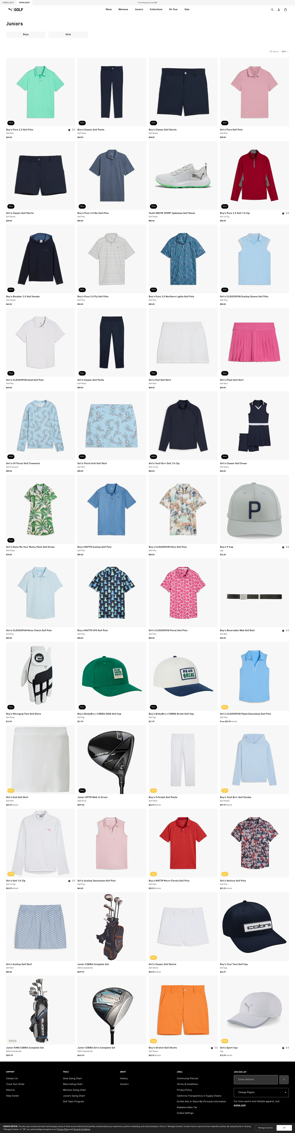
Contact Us (12, 1078)
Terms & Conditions (187, 1084)
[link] (173, 9)
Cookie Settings (185, 1113)
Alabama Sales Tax (187, 1107)
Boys (26, 34)
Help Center (12, 1096)
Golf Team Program (73, 1101)
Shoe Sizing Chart (72, 1078)
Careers (124, 1084)
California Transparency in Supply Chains (199, 1096)
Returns (10, 1090)
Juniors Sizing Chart (74, 1096)
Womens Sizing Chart (74, 1090)
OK (284, 1128)
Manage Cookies (265, 1128)
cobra (8, 3)
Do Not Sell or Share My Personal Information (201, 1101)
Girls (68, 34)
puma (24, 3)
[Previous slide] (10, 92)
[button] (108, 9)
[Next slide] (70, 92)
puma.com (240, 1105)
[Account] (278, 9)
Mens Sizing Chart (73, 1084)
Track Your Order (15, 1084)
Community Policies (187, 1078)
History (124, 1078)
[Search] (272, 9)
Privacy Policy (184, 1090)
